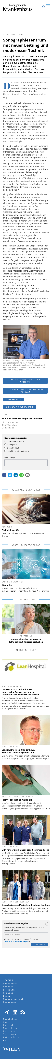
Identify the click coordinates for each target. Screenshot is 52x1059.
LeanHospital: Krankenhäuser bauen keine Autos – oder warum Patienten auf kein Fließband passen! (21, 692)
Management (16, 686)
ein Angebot (12, 444)
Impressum (9, 1034)
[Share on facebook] (4, 475)
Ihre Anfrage (9, 457)
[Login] (43, 6)
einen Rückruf (13, 448)
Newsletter (10, 1019)
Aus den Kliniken (19, 902)
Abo (5, 1022)
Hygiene (8, 993)
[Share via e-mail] (27, 475)
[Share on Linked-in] (16, 475)
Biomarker (7, 585)
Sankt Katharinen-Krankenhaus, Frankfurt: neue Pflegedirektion (18, 751)
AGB (5, 1040)
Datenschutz (11, 1037)
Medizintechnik (13, 999)
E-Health (9, 989)
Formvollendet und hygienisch (17, 799)
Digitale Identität (10, 530)
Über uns (9, 1031)
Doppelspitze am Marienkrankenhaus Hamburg (26, 905)
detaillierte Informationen (18, 451)
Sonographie (13, 399)
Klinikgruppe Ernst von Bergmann (25, 381)
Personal (15, 747)
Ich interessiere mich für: (15, 441)
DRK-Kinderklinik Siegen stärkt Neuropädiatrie (25, 849)
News (21, 35)
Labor (6, 996)
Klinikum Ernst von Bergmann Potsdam (25, 390)
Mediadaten (10, 1028)
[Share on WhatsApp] (21, 475)
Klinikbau (27, 797)
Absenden (39, 944)
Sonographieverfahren (19, 407)
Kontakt (8, 1025)
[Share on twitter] (10, 475)
